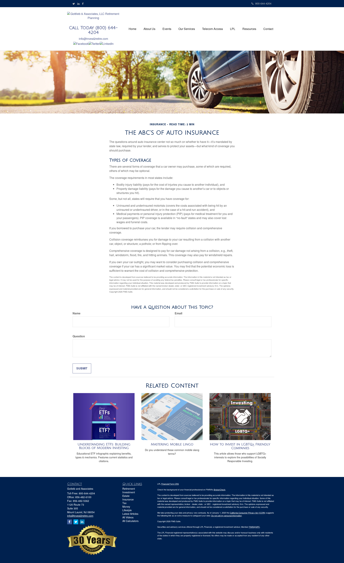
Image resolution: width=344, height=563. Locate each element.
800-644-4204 (263, 3)
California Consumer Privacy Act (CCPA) (247, 512)
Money (126, 506)
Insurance (128, 499)
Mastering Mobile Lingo (172, 444)
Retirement (128, 488)
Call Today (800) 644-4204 (93, 30)
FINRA (252, 526)
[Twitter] (74, 3)
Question (79, 336)
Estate (126, 496)
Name (76, 313)
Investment (128, 492)
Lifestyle (127, 510)
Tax (124, 503)
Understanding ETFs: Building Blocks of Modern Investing (104, 446)
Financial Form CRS (170, 483)
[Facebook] (82, 3)
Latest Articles (130, 514)
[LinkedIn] (78, 3)
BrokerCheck (219, 489)
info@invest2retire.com (93, 39)
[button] (149, 28)
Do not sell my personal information (226, 515)
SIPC (257, 526)
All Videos (127, 517)
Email (178, 313)
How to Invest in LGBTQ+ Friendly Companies (240, 446)
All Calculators (130, 521)
